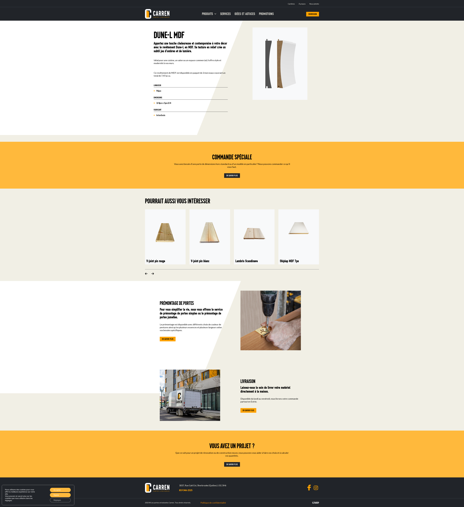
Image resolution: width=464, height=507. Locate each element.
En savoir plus (232, 175)
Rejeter (56, 495)
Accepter (57, 490)
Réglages (57, 500)
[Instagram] (316, 488)
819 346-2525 (185, 490)
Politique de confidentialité (213, 502)
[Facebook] (309, 487)
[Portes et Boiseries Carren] (157, 14)
